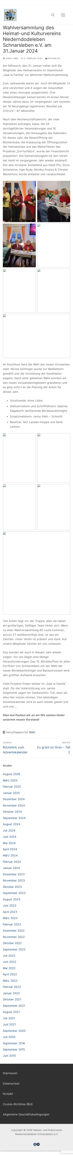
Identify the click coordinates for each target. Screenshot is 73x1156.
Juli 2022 (9, 955)
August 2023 (11, 899)
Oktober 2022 (12, 943)
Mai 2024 (9, 843)
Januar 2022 (11, 993)
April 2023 (10, 912)
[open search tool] (53, 15)
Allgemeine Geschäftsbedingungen (26, 1114)
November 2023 (14, 880)
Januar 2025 (11, 793)
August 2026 (11, 774)
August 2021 (11, 1012)
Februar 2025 (12, 786)
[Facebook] (34, 1144)
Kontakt (8, 1093)
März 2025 (10, 780)
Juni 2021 (9, 1024)
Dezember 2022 (14, 930)
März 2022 (10, 980)
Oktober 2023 (12, 887)
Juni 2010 (9, 1055)
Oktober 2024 (12, 811)
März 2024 (10, 855)
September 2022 (14, 949)
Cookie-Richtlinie (14, 1104)
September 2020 (14, 1030)
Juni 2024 (9, 836)
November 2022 (14, 937)
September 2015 (14, 1049)
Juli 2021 (9, 1018)
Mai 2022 (9, 968)
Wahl (32, 732)
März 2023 (10, 918)
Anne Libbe (11, 58)
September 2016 (14, 1043)
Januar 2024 (11, 868)
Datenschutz (11, 1083)
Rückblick (53, 58)
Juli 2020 (9, 1037)
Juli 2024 (9, 830)
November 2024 (14, 805)
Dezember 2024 (14, 799)
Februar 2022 (12, 987)
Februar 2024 (12, 861)
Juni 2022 (9, 962)
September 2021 (14, 1005)
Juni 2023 (9, 905)
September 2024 (14, 818)
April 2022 (10, 974)
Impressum (10, 1073)
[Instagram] (38, 1144)
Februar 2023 (12, 924)
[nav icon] (63, 15)
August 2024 (11, 824)
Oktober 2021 (12, 999)
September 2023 (14, 893)
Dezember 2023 (14, 874)
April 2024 (10, 849)
